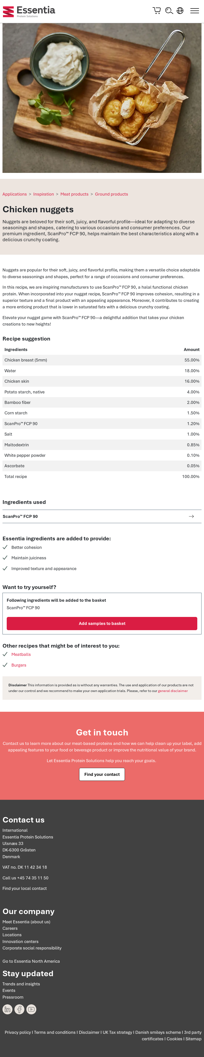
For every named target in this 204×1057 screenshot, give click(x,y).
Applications (14, 194)
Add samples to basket (102, 623)
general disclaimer (173, 691)
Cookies (174, 1039)
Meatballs (21, 654)
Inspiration (43, 194)
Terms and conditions (55, 1032)
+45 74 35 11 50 (33, 878)
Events (8, 990)
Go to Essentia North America (31, 961)
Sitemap (194, 1039)
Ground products (111, 194)
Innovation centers (20, 941)
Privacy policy (18, 1032)
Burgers (18, 665)
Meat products (74, 194)
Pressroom (12, 997)
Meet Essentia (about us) (26, 922)
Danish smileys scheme (158, 1032)
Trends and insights (21, 984)
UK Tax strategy (117, 1032)
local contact (34, 888)
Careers (10, 928)
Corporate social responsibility (31, 948)
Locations (12, 935)
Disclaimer (89, 1032)
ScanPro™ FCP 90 (20, 516)
